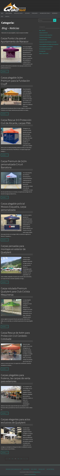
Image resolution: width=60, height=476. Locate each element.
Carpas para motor (43, 39)
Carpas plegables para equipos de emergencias (48, 44)
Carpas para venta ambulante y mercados (47, 42)
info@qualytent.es (37, 472)
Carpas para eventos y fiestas (45, 37)
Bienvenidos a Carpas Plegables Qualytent (13, 469)
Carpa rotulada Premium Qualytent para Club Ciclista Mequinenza (15, 291)
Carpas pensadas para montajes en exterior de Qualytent (13, 249)
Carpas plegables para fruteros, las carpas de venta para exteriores (15, 378)
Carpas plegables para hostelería (46, 46)
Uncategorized (42, 51)
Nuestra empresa (26, 469)
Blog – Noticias (42, 30)
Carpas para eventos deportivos (45, 35)
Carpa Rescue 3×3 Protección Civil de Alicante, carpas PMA (16, 121)
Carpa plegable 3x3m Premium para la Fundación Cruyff (15, 80)
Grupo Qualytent (42, 469)
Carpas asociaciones (43, 32)
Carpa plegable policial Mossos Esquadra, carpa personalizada (13, 206)
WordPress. (34, 474)
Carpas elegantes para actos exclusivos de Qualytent (15, 421)
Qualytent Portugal (50, 469)
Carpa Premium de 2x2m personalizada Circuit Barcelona (14, 164)
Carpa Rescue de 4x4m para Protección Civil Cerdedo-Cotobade (15, 336)
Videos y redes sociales (43, 53)
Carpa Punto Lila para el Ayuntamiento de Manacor (14, 40)
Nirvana (30, 474)
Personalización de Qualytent (45, 49)
